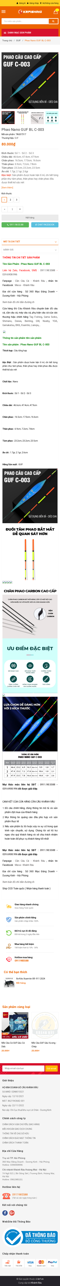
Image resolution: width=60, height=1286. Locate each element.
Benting (29, 321)
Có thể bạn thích (15, 972)
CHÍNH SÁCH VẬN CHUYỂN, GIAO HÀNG (21, 1124)
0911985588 (21, 960)
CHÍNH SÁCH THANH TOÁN (15, 1142)
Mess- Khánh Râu (24, 865)
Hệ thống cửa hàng (50, 3)
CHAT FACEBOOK (45, 224)
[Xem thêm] (7, 187)
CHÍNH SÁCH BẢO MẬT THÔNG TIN (19, 1138)
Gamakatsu (8, 325)
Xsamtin (25, 325)
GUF (16, 138)
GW (37, 321)
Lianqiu (35, 325)
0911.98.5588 (47, 270)
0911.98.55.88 (16, 224)
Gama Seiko (50, 316)
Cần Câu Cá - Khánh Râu (30, 280)
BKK (17, 325)
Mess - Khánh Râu (24, 285)
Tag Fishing (35, 316)
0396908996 (16, 1165)
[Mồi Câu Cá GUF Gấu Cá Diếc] (15, 1025)
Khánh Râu (36, 1283)
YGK (55, 321)
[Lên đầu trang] (50, 1268)
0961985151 (16, 1179)
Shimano (7, 321)
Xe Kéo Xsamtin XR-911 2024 (30, 978)
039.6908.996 (9, 274)
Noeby (46, 321)
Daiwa (18, 321)
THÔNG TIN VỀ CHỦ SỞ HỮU (15, 1133)
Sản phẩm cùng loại (16, 1007)
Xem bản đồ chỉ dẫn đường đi (18, 302)
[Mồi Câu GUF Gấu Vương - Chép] (45, 1025)
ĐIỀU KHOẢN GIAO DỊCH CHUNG (17, 1129)
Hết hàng (30, 217)
